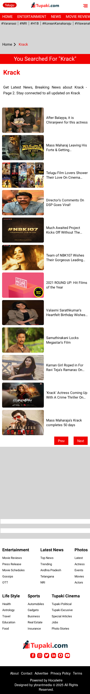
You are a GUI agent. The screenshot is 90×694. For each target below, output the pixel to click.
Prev (61, 440)
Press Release (11, 564)
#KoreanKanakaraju (56, 23)
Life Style (11, 595)
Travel (6, 616)
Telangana (47, 576)
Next (80, 440)
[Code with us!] (60, 655)
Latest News (51, 549)
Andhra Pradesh (50, 570)
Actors (79, 582)
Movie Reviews (12, 558)
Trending (46, 564)
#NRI (23, 23)
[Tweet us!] (39, 655)
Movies (79, 576)
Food (5, 628)
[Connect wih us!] (53, 655)
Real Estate (35, 622)
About (14, 673)
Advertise (41, 673)
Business (34, 616)
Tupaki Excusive (62, 610)
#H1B (34, 23)
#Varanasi (8, 23)
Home (7, 16)
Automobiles (36, 604)
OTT (5, 582)
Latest (79, 558)
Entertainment (31, 16)
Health (6, 604)
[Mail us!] (67, 655)
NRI (42, 582)
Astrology (8, 610)
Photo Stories (60, 628)
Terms (77, 673)
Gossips (7, 576)
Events (79, 570)
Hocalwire (55, 680)
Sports (34, 595)
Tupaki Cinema (66, 595)
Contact (26, 673)
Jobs (55, 622)
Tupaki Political (62, 604)
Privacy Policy (61, 673)
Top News (47, 558)
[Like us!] (32, 655)
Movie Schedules (13, 570)
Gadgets (33, 610)
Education (8, 622)
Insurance (34, 628)
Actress (80, 564)
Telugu (9, 5)
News (56, 16)
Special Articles (62, 616)
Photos (81, 549)
